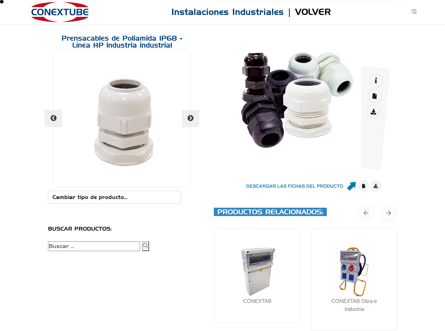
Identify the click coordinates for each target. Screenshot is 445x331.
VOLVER (313, 12)
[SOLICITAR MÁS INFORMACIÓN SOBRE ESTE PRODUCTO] (376, 80)
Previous (53, 118)
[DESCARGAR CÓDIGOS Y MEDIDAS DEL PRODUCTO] (374, 96)
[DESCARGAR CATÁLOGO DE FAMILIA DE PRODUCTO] (373, 111)
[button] (366, 213)
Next (190, 118)
